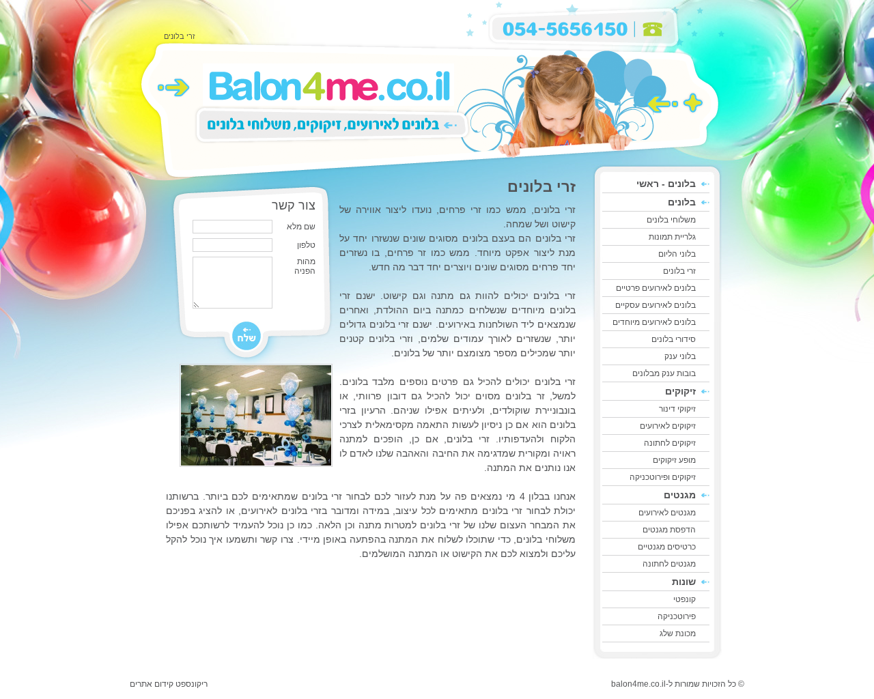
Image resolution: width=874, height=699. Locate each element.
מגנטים (680, 494)
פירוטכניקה (677, 616)
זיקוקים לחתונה (670, 443)
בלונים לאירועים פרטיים (656, 288)
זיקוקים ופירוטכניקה (663, 477)
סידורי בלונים (673, 339)
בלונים (682, 202)
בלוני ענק (680, 356)
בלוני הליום (677, 254)
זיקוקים (680, 391)
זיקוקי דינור (677, 409)
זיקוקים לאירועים (668, 426)
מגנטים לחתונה (669, 564)
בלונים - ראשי (666, 183)
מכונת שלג (678, 633)
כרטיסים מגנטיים (667, 547)
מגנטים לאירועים (667, 512)
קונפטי (684, 599)
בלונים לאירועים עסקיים (655, 305)
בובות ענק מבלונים (664, 373)
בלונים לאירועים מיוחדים (654, 322)
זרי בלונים (679, 271)
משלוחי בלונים (671, 220)
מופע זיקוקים (674, 460)
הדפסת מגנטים (669, 529)
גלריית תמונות (672, 237)
